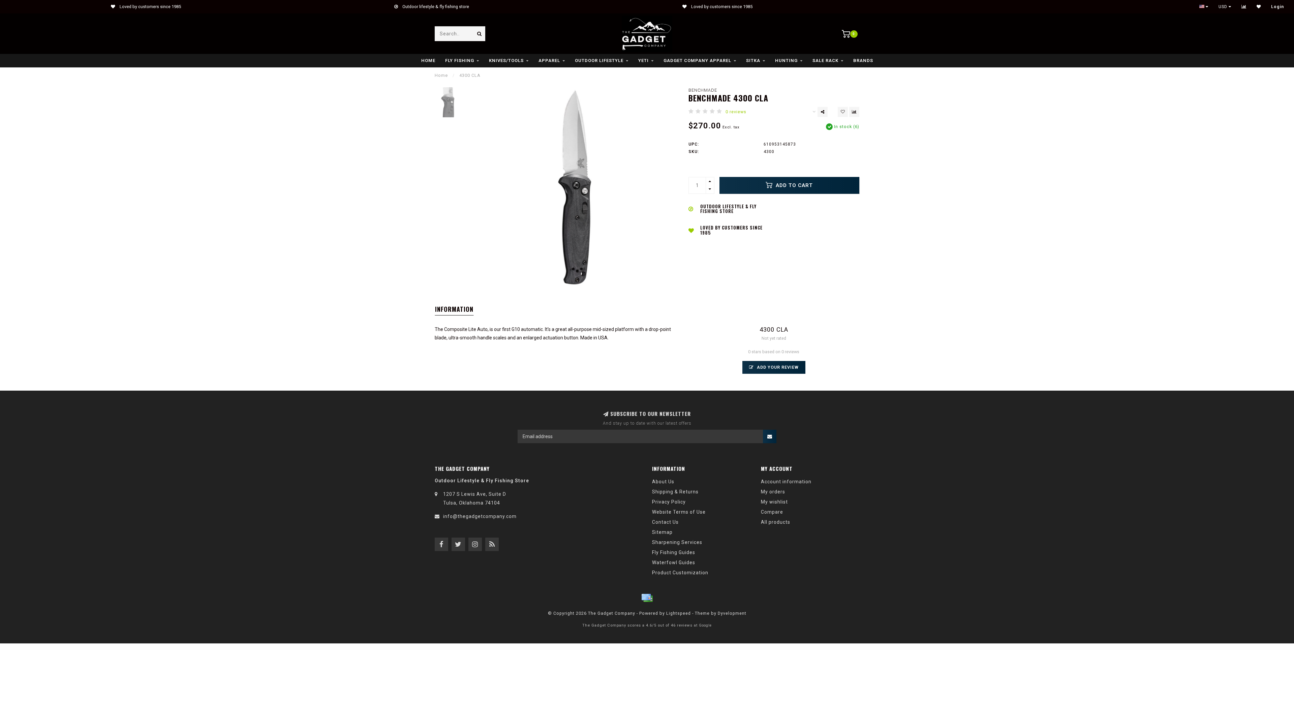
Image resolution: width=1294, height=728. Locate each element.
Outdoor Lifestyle (599, 60)
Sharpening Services (677, 542)
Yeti (643, 60)
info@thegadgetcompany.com (480, 516)
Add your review (777, 367)
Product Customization (680, 572)
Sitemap (662, 532)
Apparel (549, 60)
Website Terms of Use (679, 512)
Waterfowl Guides (673, 562)
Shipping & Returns (675, 491)
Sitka (753, 60)
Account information (786, 481)
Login (1277, 6)
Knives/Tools (506, 60)
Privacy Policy (669, 502)
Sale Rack (825, 60)
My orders (773, 491)
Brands (863, 60)
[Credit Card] (647, 598)
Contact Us (665, 522)
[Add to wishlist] (843, 112)
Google (705, 625)
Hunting (786, 60)
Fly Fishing (459, 60)
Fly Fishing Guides (673, 552)
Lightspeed (678, 613)
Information (454, 309)
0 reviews (736, 111)
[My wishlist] (1259, 6)
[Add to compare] (854, 112)
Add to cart (793, 185)
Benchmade (702, 90)
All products (775, 522)
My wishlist (774, 502)
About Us (663, 481)
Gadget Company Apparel (697, 60)
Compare (772, 512)
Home (428, 60)
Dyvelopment (732, 613)
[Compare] (1243, 6)
